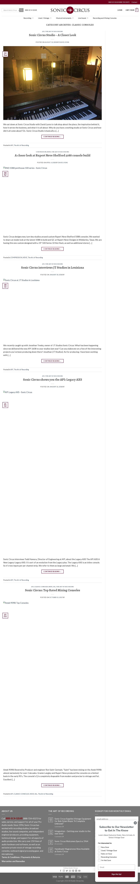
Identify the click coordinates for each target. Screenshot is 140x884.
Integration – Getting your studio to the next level (73, 832)
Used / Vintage (43, 18)
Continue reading (52, 137)
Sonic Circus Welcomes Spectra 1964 (71, 841)
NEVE (49, 152)
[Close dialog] (135, 823)
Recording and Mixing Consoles (105, 18)
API (43, 31)
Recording (27, 18)
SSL (54, 587)
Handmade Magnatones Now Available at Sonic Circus (72, 850)
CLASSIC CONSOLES (41, 587)
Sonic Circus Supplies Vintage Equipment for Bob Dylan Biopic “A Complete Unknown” (73, 821)
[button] (33, 18)
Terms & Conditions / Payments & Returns (21, 857)
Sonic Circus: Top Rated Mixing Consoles (52, 590)
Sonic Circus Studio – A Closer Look (52, 35)
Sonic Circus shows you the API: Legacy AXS (52, 379)
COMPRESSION (41, 152)
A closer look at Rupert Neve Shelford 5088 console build (52, 155)
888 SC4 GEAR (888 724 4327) (118, 2)
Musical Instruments (63, 18)
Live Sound (82, 18)
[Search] (21, 10)
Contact (134, 2)
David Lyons (64, 42)
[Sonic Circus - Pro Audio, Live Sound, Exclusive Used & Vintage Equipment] (70, 10)
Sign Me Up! (116, 874)
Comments (58, 844)
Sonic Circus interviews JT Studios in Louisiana (52, 267)
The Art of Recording (54, 31)
